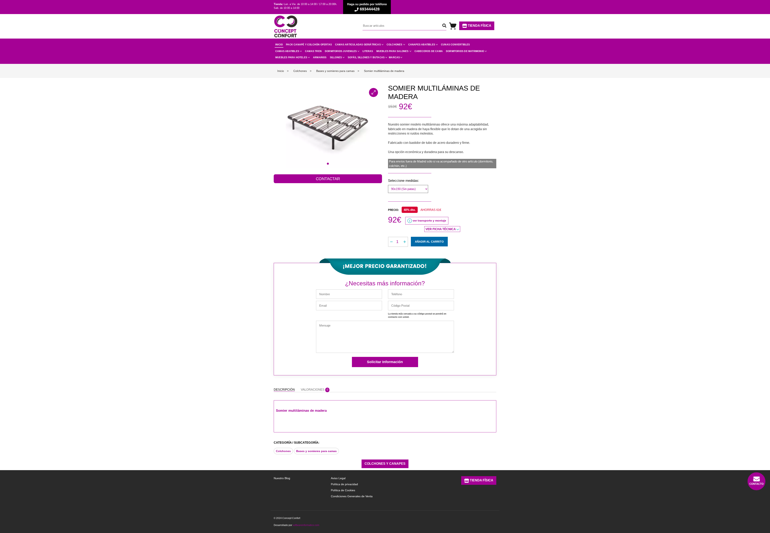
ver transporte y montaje (429, 220)
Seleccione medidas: (403, 181)
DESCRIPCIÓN (284, 389)
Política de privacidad (344, 484)
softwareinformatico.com (306, 525)
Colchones (394, 44)
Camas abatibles (287, 51)
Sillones (336, 57)
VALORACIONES (314, 389)
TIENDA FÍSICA (479, 25)
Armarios (320, 57)
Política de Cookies (343, 490)
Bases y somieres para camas (316, 451)
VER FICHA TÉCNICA (441, 229)
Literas (368, 51)
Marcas (394, 57)
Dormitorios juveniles (341, 51)
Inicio (279, 44)
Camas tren (313, 51)
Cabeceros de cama (428, 51)
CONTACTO (756, 483)
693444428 (369, 9)
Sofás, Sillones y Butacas (366, 57)
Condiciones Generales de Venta (352, 496)
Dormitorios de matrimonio (465, 51)
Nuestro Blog (282, 478)
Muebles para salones (392, 51)
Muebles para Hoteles (291, 57)
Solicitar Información (385, 362)
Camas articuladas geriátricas (358, 44)
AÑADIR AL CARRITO (429, 241)
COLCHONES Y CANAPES (385, 463)
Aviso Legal (338, 478)
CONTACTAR (328, 179)
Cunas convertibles (455, 44)
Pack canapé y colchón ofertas (309, 44)
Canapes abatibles (421, 44)
